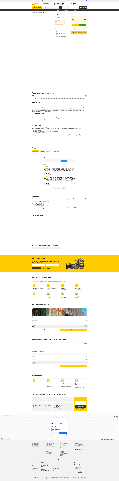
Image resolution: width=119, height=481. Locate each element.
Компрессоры (62, 447)
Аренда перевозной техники (75, 10)
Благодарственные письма (35, 469)
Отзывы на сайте (56, 151)
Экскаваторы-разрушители (36, 447)
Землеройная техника (78, 447)
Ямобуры (61, 455)
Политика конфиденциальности (45, 470)
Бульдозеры (62, 444)
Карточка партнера (44, 464)
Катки (61, 446)
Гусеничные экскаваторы (36, 443)
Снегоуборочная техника (78, 449)
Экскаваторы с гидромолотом (36, 448)
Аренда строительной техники (66, 10)
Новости (33, 461)
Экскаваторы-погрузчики (36, 446)
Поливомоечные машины (64, 453)
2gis (44, 151)
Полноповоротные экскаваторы (37, 450)
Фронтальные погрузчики (50, 447)
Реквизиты (34, 465)
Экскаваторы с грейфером (36, 449)
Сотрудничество (44, 461)
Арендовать (73, 329)
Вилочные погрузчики (49, 444)
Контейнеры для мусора (78, 444)
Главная (33, 12)
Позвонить (83, 24)
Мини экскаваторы (35, 445)
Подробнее (46, 329)
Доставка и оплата (35, 464)
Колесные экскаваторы (35, 444)
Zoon (50, 151)
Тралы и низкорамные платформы (80, 445)
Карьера (42, 462)
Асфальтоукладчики (63, 443)
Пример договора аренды (44, 466)
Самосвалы (62, 454)
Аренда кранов (48, 449)
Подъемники (62, 452)
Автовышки (62, 451)
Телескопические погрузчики (50, 446)
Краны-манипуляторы (49, 453)
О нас (33, 462)
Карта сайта (43, 468)
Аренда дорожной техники (58, 10)
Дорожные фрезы (63, 445)
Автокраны (47, 451)
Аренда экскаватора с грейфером (40, 12)
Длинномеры (77, 443)
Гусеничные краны (49, 452)
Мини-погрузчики (48, 445)
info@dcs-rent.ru (56, 468)
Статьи (33, 467)
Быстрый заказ (75, 24)
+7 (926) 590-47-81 (74, 6)
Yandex (37, 151)
